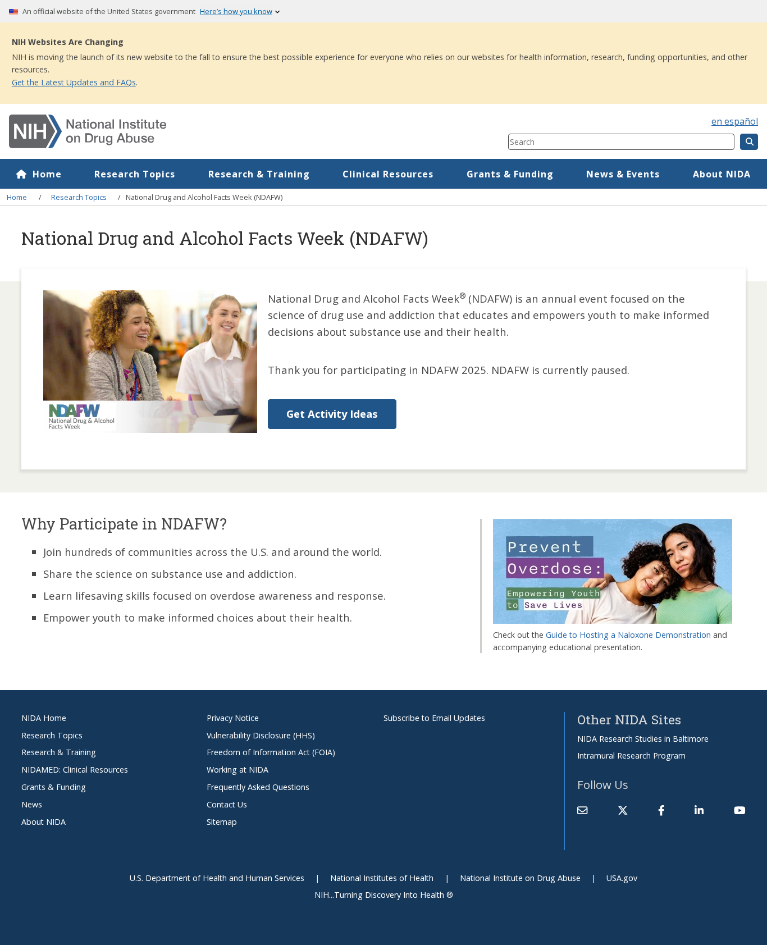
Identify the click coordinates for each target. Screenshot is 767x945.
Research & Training (259, 174)
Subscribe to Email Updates (434, 718)
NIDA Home (43, 718)
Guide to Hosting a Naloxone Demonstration (628, 634)
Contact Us (227, 804)
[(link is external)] (623, 810)
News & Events (623, 174)
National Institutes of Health (381, 878)
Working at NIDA (237, 769)
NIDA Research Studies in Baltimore (643, 738)
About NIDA (722, 174)
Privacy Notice (233, 718)
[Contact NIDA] (582, 810)
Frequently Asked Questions (258, 787)
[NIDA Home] (217, 131)
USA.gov (621, 878)
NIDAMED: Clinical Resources (74, 769)
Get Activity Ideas (332, 414)
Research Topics (134, 174)
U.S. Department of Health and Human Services (217, 878)
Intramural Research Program (631, 755)
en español (734, 121)
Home (47, 174)
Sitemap (222, 821)
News (31, 804)
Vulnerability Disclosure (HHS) (261, 735)
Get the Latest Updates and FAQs (74, 82)
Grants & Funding (510, 174)
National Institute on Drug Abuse (520, 878)
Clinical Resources (388, 174)
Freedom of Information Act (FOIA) (271, 752)
